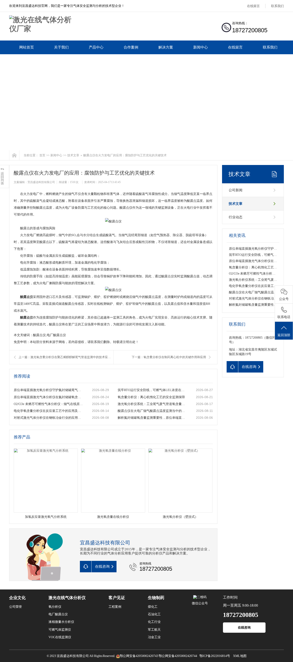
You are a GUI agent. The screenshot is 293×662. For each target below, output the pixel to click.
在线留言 (253, 6)
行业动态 (235, 217)
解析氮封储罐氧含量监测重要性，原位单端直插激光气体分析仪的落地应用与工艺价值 (152, 417)
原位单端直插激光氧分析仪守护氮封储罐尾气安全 (48, 390)
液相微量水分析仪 (61, 622)
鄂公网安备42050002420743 (139, 656)
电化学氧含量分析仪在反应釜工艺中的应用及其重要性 (48, 411)
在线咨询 (244, 627)
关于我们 (61, 47)
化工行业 (154, 622)
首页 (42, 155)
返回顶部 (283, 335)
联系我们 (277, 6)
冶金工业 (154, 637)
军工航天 (154, 629)
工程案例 (115, 606)
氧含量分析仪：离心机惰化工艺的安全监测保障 (151, 397)
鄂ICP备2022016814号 (214, 656)
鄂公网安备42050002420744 (178, 656)
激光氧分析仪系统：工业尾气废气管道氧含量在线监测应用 (152, 404)
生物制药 (156, 597)
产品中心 (96, 47)
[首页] (14, 155)
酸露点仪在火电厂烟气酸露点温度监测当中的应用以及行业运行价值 (152, 411)
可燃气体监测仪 (60, 629)
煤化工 (152, 606)
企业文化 (17, 597)
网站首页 (26, 47)
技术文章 (73, 155)
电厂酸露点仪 (58, 614)
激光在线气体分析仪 (67, 597)
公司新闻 (235, 190)
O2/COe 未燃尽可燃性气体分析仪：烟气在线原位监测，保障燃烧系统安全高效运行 (48, 404)
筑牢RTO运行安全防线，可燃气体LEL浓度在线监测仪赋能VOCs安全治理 (152, 390)
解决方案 (165, 47)
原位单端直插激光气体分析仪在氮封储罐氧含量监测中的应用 (48, 397)
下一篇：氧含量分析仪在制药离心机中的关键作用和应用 (169, 357)
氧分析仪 (55, 606)
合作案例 (131, 47)
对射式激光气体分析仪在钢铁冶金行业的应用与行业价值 (48, 417)
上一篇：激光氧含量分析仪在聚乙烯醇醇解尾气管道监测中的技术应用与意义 (66, 357)
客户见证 (117, 597)
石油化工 (154, 614)
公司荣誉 (15, 606)
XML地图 (240, 656)
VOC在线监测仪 (60, 637)
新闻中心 (200, 47)
